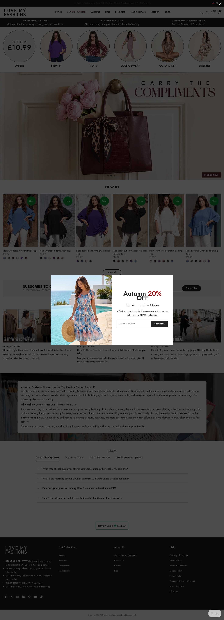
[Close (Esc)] (220, 4)
